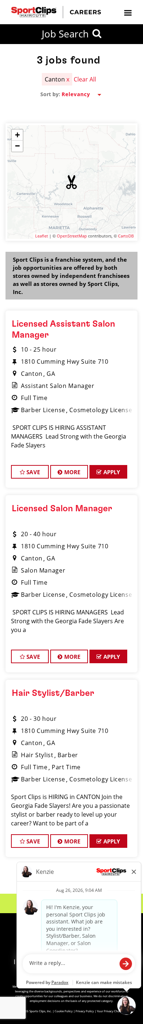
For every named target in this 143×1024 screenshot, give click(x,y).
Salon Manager (43, 570)
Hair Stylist (37, 755)
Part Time (66, 767)
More (72, 472)
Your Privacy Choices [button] (111, 1011)
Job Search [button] (65, 33)
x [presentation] (67, 79)
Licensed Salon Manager (62, 508)
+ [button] (17, 134)
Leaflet (41, 236)
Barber (68, 755)
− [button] (17, 145)
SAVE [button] (32, 472)
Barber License (43, 410)
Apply (111, 472)
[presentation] (127, 12)
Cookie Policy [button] (64, 1011)
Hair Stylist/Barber (53, 693)
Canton (32, 373)
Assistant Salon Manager (58, 385)
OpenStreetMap (72, 236)
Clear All (85, 79)
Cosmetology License (100, 410)
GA (51, 373)
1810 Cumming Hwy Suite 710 (65, 361)
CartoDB (126, 236)
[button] (71, 182)
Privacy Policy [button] (85, 1011)
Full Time (34, 398)
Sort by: (50, 94)
